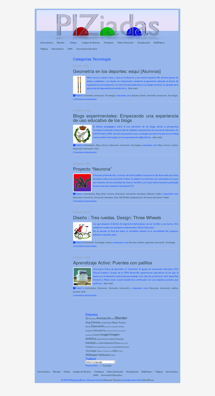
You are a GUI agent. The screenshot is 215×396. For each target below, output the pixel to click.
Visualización (143, 42)
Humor (96, 334)
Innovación (99, 95)
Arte (112, 319)
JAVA (70, 48)
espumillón (115, 326)
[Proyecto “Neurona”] (82, 182)
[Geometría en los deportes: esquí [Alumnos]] (79, 85)
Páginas (44, 48)
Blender (61, 42)
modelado (111, 339)
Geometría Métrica (112, 331)
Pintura (122, 343)
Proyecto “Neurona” (92, 168)
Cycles (103, 322)
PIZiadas (89, 347)
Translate (106, 365)
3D (87, 318)
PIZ (127, 343)
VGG (96, 149)
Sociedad (141, 194)
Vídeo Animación (125, 42)
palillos (175, 288)
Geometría (88, 95)
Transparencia (107, 351)
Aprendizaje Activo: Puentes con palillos (112, 262)
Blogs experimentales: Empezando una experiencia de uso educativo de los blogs (126, 117)
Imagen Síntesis (102, 339)
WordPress (148, 380)
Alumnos (92, 318)
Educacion (114, 145)
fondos (121, 327)
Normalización (106, 343)
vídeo (115, 350)
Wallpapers (105, 354)
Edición (88, 327)
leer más (133, 88)
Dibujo (73, 42)
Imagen (105, 334)
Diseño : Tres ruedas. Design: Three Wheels (117, 217)
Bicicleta (132, 242)
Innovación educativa (103, 197)
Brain (103, 194)
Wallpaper (91, 354)
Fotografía (89, 331)
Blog (98, 145)
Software (150, 194)
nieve (98, 343)
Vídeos (120, 351)
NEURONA (124, 197)
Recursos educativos (153, 197)
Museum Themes (112, 380)
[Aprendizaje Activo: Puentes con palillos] (82, 276)
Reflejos (103, 347)
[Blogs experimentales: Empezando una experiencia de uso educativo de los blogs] (82, 134)
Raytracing (96, 347)
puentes (76, 292)
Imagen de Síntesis (91, 42)
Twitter (158, 194)
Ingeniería (149, 242)
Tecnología (110, 95)
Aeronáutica (58, 48)
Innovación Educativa (86, 48)
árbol (113, 355)
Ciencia (104, 145)
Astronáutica (46, 42)
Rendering (110, 347)
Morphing (119, 339)
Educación (77, 149)
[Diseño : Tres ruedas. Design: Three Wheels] (82, 231)
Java (116, 197)
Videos (109, 242)
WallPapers (159, 42)
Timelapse (109, 42)
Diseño (143, 95)
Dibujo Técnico (118, 322)
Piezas (117, 343)
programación (136, 197)
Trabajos (99, 351)
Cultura (174, 145)
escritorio (108, 327)
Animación (103, 318)
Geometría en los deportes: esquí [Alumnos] (117, 71)
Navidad (90, 342)
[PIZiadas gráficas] (107, 24)
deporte (135, 95)
